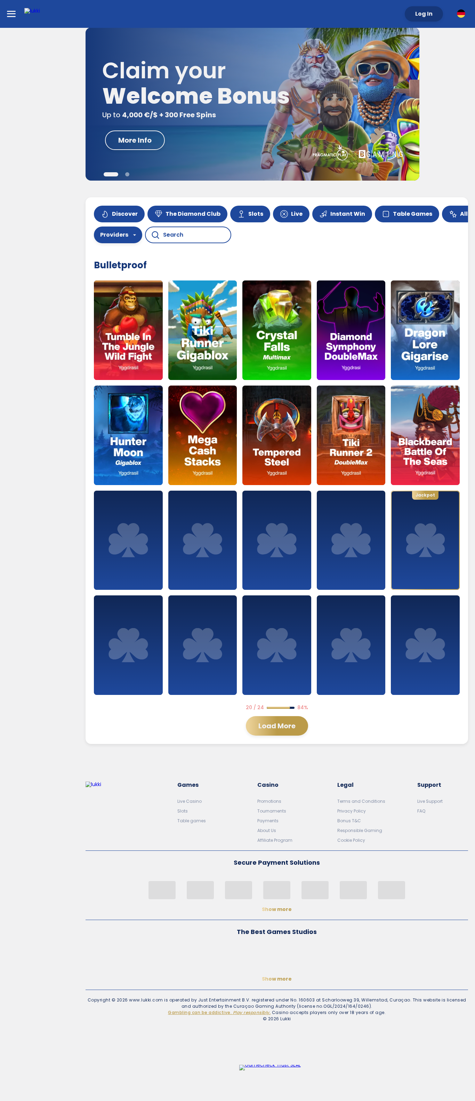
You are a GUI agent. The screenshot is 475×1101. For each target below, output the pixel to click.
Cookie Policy (351, 840)
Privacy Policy (351, 811)
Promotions (269, 801)
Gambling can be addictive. (219, 1012)
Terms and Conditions (361, 801)
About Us (266, 830)
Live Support (430, 801)
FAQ (421, 811)
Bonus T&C (349, 821)
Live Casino (189, 801)
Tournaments (271, 811)
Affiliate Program (274, 840)
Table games (191, 821)
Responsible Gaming (359, 830)
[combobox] (462, 13)
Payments (268, 821)
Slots (182, 811)
